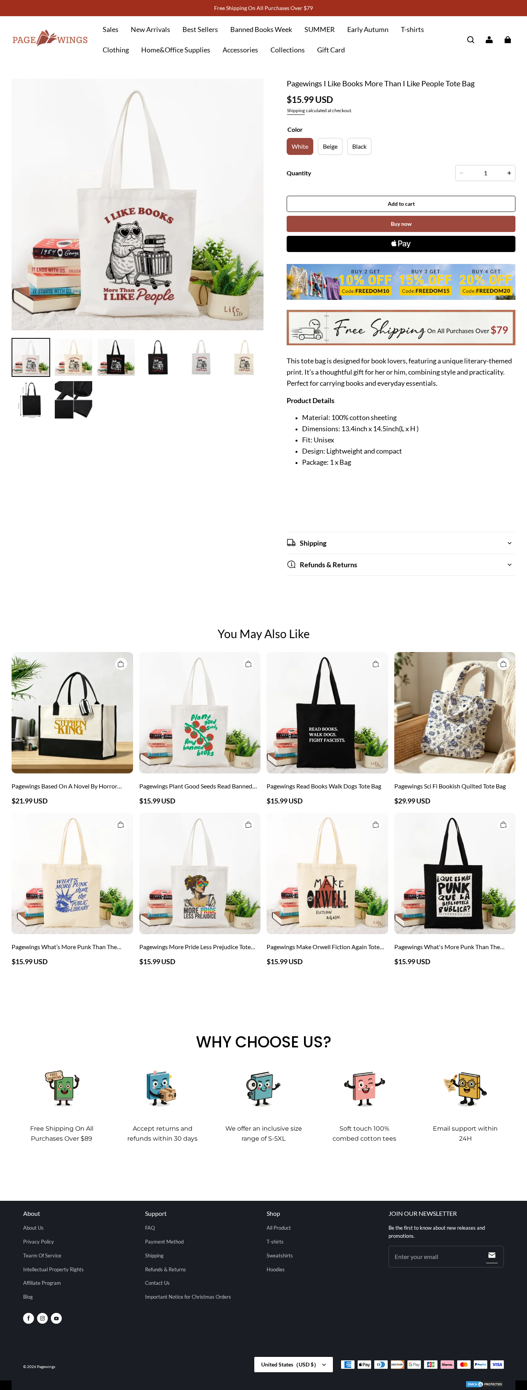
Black (359, 146)
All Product (279, 1228)
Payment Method (164, 1242)
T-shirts (412, 29)
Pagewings (46, 1366)
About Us (33, 1228)
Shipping (296, 110)
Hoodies (276, 1269)
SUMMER (319, 29)
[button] (470, 39)
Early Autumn (367, 29)
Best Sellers (200, 29)
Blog (28, 1297)
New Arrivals (150, 29)
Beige (330, 146)
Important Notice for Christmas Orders (188, 1297)
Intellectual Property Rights (53, 1269)
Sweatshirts (280, 1255)
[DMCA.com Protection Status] (484, 1385)
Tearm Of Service (42, 1255)
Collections (287, 49)
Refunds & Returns (165, 1269)
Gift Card (331, 49)
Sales (110, 29)
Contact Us (157, 1283)
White (300, 146)
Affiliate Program (42, 1283)
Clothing (116, 49)
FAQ (150, 1228)
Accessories (240, 49)
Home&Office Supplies (175, 49)
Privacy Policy (38, 1242)
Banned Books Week (261, 29)
